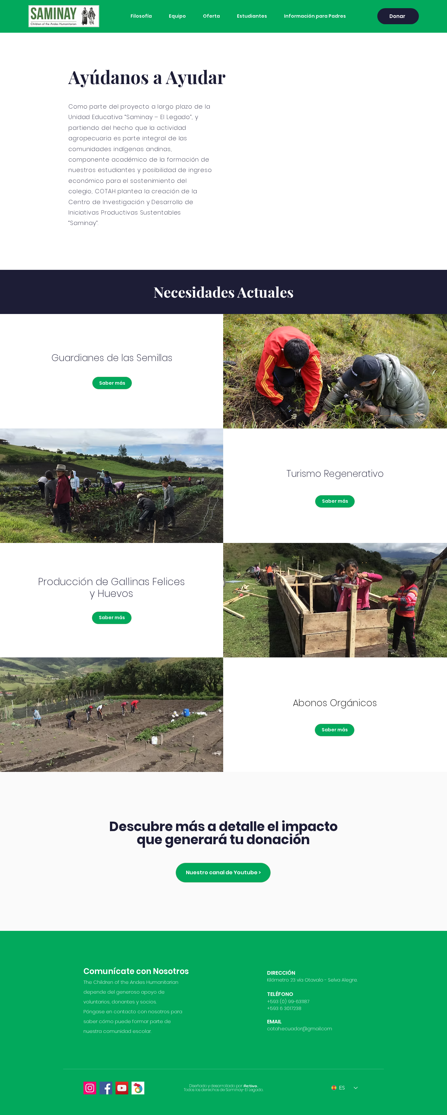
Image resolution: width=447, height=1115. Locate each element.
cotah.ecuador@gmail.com (299, 1028)
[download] (138, 1088)
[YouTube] (122, 1088)
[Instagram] (89, 1088)
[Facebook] (105, 1088)
